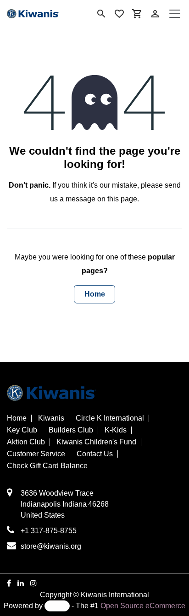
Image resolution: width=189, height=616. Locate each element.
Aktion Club (26, 442)
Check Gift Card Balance (47, 466)
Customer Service (36, 454)
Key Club (22, 430)
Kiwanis (51, 418)
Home (94, 294)
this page (122, 199)
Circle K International (110, 418)
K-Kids (116, 430)
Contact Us (95, 454)
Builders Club (71, 430)
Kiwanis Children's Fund (96, 442)
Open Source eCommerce (142, 606)
